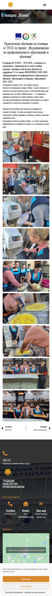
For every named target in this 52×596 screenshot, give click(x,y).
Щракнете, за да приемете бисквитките (26, 550)
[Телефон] (10, 503)
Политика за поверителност (35, 592)
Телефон (10, 510)
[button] (44, 5)
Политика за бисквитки (14, 592)
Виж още (41, 510)
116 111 (7, 460)
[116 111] (5, 453)
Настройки (26, 586)
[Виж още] (41, 503)
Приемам (26, 579)
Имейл (25, 510)
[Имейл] (25, 503)
